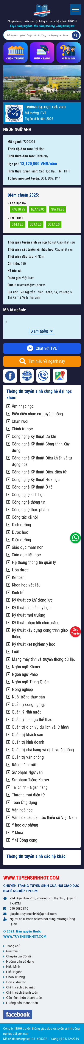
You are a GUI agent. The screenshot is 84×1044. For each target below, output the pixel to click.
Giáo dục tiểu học (26, 554)
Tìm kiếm (75, 35)
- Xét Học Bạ (17, 203)
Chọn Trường (15, 977)
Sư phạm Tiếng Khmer (30, 779)
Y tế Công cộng (24, 840)
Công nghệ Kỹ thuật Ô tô (32, 487)
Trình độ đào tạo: (20, 149)
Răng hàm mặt (24, 764)
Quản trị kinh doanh (28, 742)
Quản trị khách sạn (27, 734)
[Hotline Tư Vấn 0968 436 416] (75, 536)
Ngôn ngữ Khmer (26, 666)
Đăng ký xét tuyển (75, 630)
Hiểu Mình (13, 967)
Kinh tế (17, 592)
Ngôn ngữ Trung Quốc (30, 681)
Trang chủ (13, 946)
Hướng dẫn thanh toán (22, 1003)
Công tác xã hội (25, 517)
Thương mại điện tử (28, 794)
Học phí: (13, 164)
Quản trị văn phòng (28, 757)
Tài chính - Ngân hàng (30, 787)
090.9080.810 (19, 909)
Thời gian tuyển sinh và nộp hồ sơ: (32, 242)
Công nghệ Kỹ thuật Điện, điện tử (39, 472)
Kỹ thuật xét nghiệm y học (33, 644)
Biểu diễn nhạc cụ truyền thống (37, 413)
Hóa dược (20, 569)
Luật (15, 651)
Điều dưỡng (21, 539)
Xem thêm (39, 331)
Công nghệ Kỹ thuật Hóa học (35, 479)
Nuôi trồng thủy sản (28, 697)
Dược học (20, 532)
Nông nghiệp (22, 689)
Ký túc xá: (15, 271)
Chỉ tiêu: (14, 264)
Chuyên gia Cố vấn (19, 956)
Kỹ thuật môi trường (28, 615)
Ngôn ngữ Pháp (25, 674)
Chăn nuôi (20, 421)
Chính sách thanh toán (22, 992)
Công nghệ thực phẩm (30, 509)
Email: (12, 285)
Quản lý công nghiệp (28, 704)
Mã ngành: (15, 142)
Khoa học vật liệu (26, 585)
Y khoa (17, 832)
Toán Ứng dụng (24, 802)
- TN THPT (15, 218)
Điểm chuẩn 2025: (23, 195)
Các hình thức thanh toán (24, 998)
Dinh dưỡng (21, 524)
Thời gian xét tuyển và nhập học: (31, 249)
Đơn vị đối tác (16, 982)
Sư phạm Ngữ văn (27, 772)
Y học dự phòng (25, 825)
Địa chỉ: (13, 292)
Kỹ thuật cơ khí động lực (32, 600)
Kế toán (18, 577)
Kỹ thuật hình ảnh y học (31, 607)
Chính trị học (22, 428)
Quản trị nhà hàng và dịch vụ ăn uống (43, 749)
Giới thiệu (12, 951)
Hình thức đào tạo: (21, 156)
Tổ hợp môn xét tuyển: (24, 178)
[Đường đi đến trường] (60, 376)
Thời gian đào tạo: (21, 256)
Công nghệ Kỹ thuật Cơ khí (34, 436)
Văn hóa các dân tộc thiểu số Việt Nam (44, 817)
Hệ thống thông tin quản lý (34, 562)
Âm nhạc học (23, 406)
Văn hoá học (22, 810)
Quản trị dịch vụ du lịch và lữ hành (40, 727)
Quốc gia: (14, 278)
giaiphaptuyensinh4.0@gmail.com (33, 914)
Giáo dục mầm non (27, 547)
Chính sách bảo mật (20, 987)
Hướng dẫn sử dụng (20, 961)
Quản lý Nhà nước (26, 712)
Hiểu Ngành (14, 972)
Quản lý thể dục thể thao (32, 719)
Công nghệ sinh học (28, 494)
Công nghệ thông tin (28, 502)
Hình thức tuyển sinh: (23, 171)
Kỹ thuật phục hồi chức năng (35, 622)
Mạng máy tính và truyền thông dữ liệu (44, 659)
